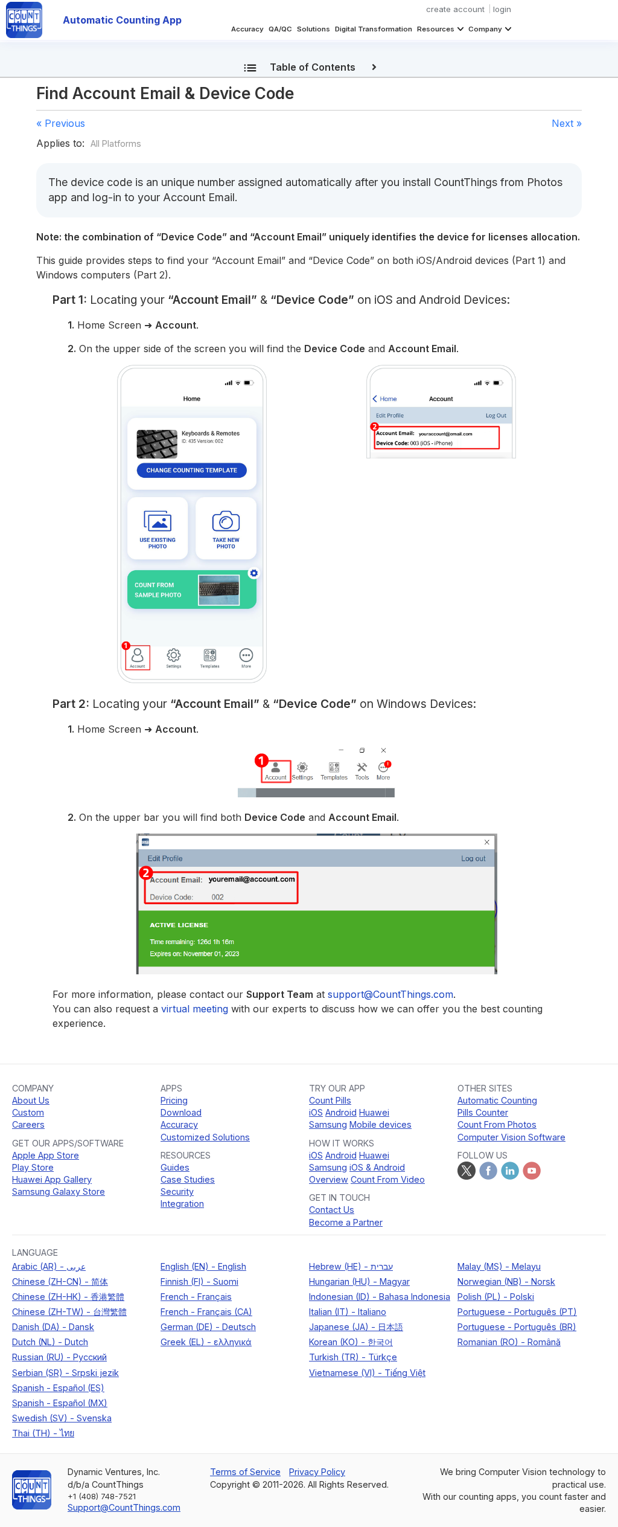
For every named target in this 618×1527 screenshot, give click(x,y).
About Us (30, 1100)
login (502, 9)
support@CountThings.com (390, 994)
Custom (28, 1112)
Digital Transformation (373, 29)
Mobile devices (380, 1124)
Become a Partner (346, 1222)
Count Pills (330, 1100)
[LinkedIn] (510, 1171)
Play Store (33, 1167)
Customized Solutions (205, 1137)
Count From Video (388, 1179)
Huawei (374, 1112)
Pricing (174, 1100)
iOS (316, 1112)
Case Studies (188, 1179)
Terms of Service (245, 1472)
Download (181, 1112)
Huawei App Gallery (52, 1179)
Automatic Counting (497, 1100)
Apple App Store (45, 1155)
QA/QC (280, 29)
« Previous (60, 123)
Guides (175, 1167)
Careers (28, 1124)
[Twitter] (466, 1171)
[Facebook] (488, 1171)
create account (455, 9)
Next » (567, 123)
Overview (328, 1179)
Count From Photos (497, 1124)
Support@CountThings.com (124, 1507)
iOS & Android (377, 1167)
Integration (182, 1203)
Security (177, 1191)
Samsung (328, 1124)
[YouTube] (532, 1171)
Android (341, 1112)
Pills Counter (482, 1112)
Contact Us (331, 1209)
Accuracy (247, 29)
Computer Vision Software (511, 1137)
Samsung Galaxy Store (58, 1191)
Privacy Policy (317, 1472)
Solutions (313, 29)
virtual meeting (194, 1009)
